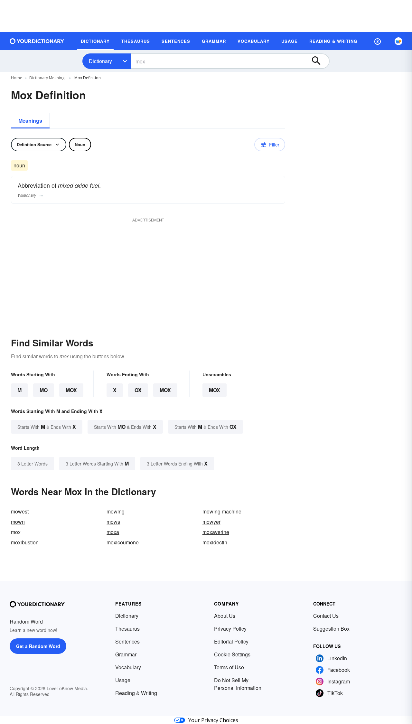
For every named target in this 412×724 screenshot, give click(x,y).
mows (113, 521)
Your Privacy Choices (213, 720)
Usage (122, 680)
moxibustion (25, 542)
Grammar (125, 654)
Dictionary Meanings (47, 77)
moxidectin (214, 542)
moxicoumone (123, 542)
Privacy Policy (230, 628)
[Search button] (319, 61)
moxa (113, 532)
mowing (116, 511)
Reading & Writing (136, 693)
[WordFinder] (398, 41)
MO (44, 390)
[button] (377, 41)
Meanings (30, 120)
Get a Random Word (38, 646)
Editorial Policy (231, 641)
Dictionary (100, 61)
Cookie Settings (232, 654)
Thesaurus (127, 628)
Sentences (127, 641)
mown (18, 521)
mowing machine (221, 511)
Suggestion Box (331, 628)
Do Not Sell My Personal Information (237, 683)
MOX (71, 390)
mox (214, 390)
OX (138, 390)
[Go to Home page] (37, 41)
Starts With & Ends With (46, 426)
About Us (224, 615)
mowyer (211, 521)
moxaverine (215, 532)
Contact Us (326, 615)
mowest (20, 511)
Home (16, 77)
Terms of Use (229, 667)
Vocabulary (128, 667)
